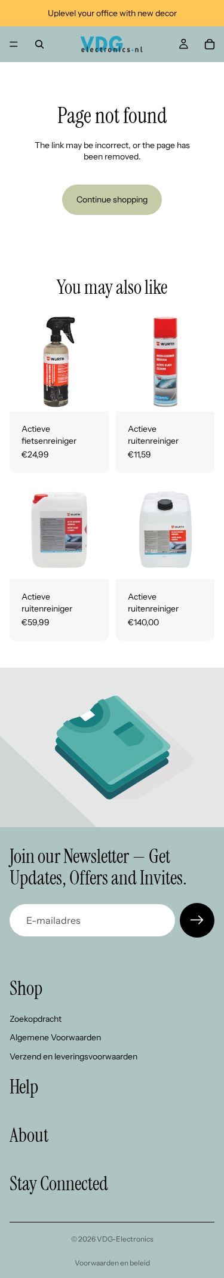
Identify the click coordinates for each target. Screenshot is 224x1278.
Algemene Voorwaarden (55, 1037)
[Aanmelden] (197, 920)
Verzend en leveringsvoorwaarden (73, 1056)
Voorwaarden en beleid (112, 1262)
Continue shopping (112, 199)
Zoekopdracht (36, 1018)
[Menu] (13, 44)
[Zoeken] (39, 44)
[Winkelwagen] (210, 44)
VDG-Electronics (125, 1238)
